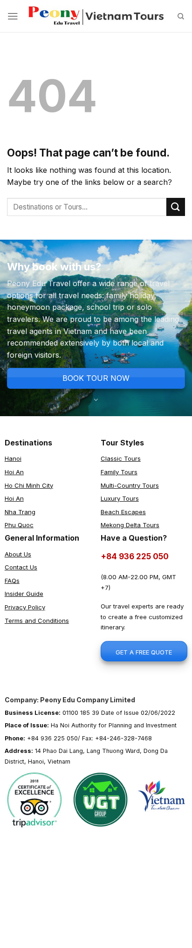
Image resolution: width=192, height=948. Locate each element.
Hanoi (13, 458)
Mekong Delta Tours (130, 525)
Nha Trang (20, 512)
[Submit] (175, 207)
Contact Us (21, 567)
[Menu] (13, 16)
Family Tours (119, 472)
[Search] (181, 16)
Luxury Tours (120, 498)
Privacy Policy (25, 607)
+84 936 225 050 (135, 556)
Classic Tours (121, 458)
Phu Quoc (19, 525)
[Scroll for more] (96, 395)
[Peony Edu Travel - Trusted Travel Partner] (96, 16)
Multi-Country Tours (130, 485)
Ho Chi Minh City (29, 485)
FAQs (12, 580)
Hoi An (14, 472)
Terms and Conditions (37, 620)
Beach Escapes (123, 512)
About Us (18, 554)
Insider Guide (24, 593)
